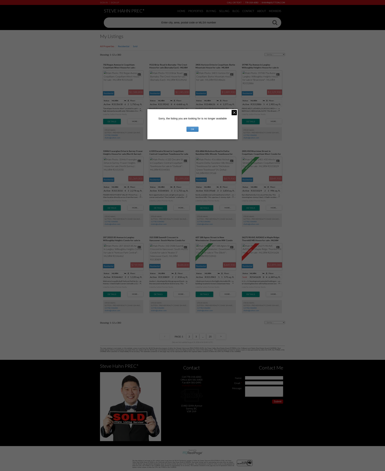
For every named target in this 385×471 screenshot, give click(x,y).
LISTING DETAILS (112, 121)
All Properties (107, 46)
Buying (211, 11)
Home (181, 11)
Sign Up (115, 2)
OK (192, 129)
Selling (224, 11)
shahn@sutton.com (112, 138)
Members (275, 11)
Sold (135, 46)
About (261, 11)
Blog (235, 11)
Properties (195, 11)
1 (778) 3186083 (111, 135)
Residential (123, 46)
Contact (248, 11)
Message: (237, 388)
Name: (238, 377)
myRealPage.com (192, 453)
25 (210, 336)
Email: (237, 383)
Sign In (104, 2)
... (202, 336)
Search (275, 22)
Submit (277, 401)
